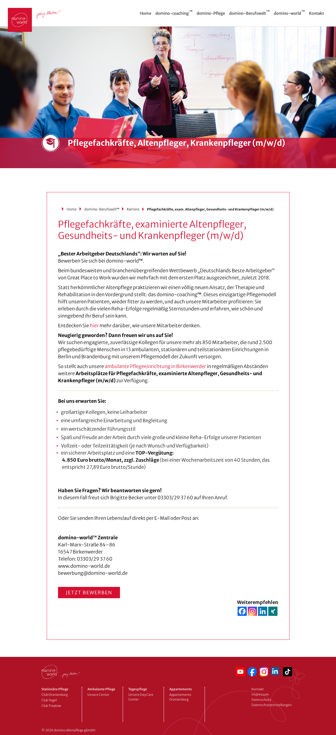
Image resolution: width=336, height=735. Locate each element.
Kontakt (257, 689)
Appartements (180, 689)
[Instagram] (252, 611)
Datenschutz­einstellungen (271, 705)
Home (72, 209)
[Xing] (272, 611)
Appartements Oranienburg (180, 697)
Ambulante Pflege (101, 689)
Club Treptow (51, 706)
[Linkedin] (262, 611)
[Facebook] (242, 611)
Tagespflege (137, 689)
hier (94, 326)
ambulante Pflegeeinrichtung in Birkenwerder (155, 366)
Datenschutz (261, 700)
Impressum (260, 694)
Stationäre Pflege (54, 689)
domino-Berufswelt (101, 209)
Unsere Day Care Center (140, 697)
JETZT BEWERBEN (89, 593)
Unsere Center (98, 695)
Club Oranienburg (54, 695)
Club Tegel (49, 700)
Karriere (133, 209)
